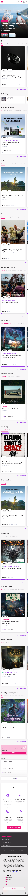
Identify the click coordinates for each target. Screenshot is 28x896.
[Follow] (3, 404)
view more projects (21, 89)
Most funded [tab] (10, 483)
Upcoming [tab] (8, 163)
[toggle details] (24, 86)
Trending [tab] (3, 483)
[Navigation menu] (26, 1)
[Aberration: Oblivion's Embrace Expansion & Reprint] (13, 339)
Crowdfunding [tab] (15, 163)
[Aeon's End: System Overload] (13, 551)
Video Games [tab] (21, 323)
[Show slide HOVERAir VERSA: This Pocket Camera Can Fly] (4, 35)
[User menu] (24, 2)
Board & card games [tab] (6, 323)
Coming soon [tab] (4, 429)
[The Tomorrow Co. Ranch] (13, 285)
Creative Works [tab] (17, 43)
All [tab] (1, 43)
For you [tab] (3, 163)
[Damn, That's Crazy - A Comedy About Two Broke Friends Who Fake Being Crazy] (13, 445)
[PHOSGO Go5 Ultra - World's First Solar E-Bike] (13, 179)
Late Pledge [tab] (23, 163)
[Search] (18, 2)
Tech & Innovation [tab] (8, 43)
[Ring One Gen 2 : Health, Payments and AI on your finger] (13, 58)
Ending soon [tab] (17, 483)
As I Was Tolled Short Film (10, 408)
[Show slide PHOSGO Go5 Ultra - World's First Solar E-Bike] (12, 35)
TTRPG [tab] (14, 323)
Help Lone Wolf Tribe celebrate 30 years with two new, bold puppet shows (12, 250)
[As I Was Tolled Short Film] (13, 392)
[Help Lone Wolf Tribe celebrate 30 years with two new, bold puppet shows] (13, 232)
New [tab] (10, 429)
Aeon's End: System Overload (11, 568)
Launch (13, 752)
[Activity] (21, 1)
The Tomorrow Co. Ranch (10, 302)
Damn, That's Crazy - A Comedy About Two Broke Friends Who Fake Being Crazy (12, 463)
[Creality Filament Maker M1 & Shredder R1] (13, 126)
